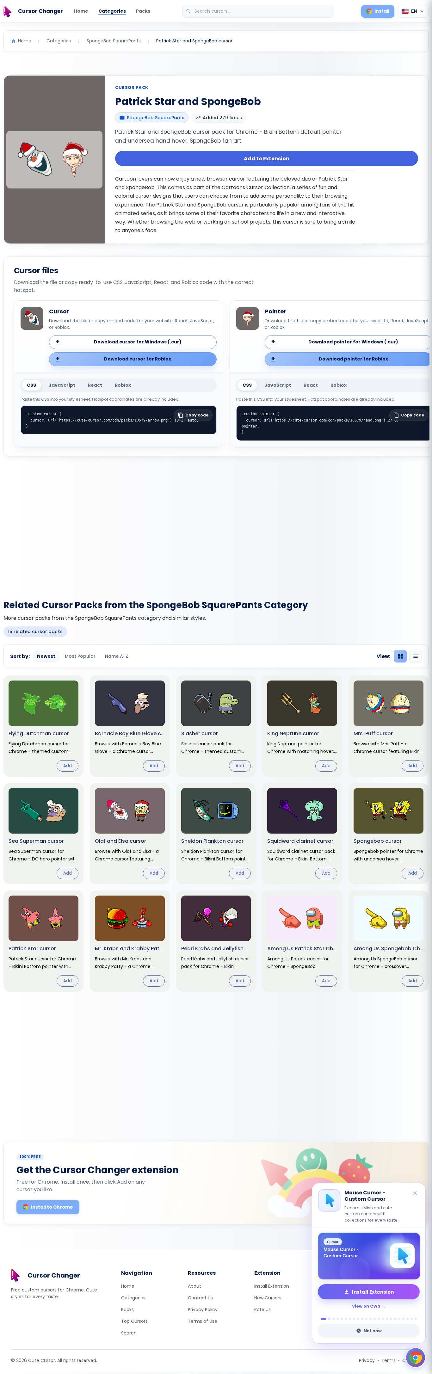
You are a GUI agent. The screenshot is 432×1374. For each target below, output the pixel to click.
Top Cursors (134, 1321)
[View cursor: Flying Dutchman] (43, 726)
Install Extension (271, 1286)
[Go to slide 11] (366, 1319)
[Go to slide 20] (403, 1319)
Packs (143, 11)
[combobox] (258, 11)
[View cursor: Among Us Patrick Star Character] (302, 941)
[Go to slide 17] (391, 1319)
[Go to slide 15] (383, 1319)
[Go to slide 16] (387, 1319)
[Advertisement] (216, 524)
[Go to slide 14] (379, 1319)
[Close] (415, 1193)
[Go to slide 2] (327, 1319)
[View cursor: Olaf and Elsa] (130, 833)
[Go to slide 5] (342, 1319)
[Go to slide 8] (354, 1319)
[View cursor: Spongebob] (389, 833)
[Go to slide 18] (395, 1319)
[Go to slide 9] (358, 1319)
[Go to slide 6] (346, 1319)
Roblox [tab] (123, 385)
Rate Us (262, 1309)
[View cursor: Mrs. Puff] (389, 726)
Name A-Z (116, 656)
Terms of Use (202, 1321)
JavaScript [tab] (62, 385)
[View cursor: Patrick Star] (43, 941)
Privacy (367, 1360)
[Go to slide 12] (370, 1319)
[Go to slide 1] (322, 1319)
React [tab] (95, 385)
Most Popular (80, 656)
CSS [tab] (31, 385)
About (194, 1286)
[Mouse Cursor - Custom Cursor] (369, 1256)
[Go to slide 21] (407, 1319)
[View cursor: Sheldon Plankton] (216, 833)
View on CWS (366, 1306)
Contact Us (200, 1298)
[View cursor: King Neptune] (302, 726)
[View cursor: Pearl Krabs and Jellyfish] (216, 941)
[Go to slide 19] (399, 1319)
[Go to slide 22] (411, 1319)
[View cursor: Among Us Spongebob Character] (389, 941)
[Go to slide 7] (350, 1319)
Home (81, 11)
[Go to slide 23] (416, 1319)
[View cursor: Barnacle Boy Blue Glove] (130, 726)
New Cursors (267, 1298)
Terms (388, 1360)
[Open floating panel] (415, 1357)
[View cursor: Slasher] (216, 726)
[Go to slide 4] (337, 1319)
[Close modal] (287, 646)
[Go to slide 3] (333, 1319)
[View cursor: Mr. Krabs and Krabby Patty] (130, 941)
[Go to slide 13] (374, 1319)
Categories (112, 11)
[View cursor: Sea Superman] (43, 833)
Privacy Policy (203, 1309)
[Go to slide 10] (362, 1319)
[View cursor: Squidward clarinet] (302, 833)
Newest (46, 656)
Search (129, 1333)
